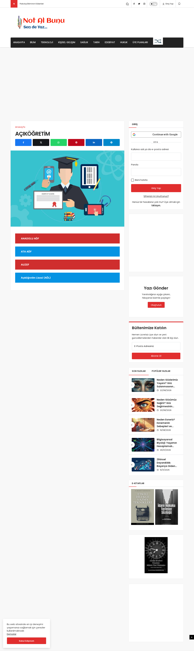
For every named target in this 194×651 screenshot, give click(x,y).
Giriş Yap (169, 3)
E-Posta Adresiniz (144, 346)
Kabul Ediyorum (26, 641)
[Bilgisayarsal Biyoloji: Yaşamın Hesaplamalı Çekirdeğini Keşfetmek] (143, 445)
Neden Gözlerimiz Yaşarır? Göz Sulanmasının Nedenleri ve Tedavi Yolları (167, 386)
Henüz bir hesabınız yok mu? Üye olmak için (156, 203)
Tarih (96, 42)
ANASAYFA (19, 42)
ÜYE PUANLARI (140, 42)
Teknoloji (47, 42)
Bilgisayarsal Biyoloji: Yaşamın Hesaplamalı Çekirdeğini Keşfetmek (167, 446)
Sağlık (84, 42)
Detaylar (11, 634)
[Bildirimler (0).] (179, 4)
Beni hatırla (140, 180)
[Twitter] (139, 4)
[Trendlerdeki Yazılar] (14, 4)
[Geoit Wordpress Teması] (42, 22)
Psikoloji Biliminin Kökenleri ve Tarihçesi (37, 3)
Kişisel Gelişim (66, 42)
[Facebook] (134, 4)
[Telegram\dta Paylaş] (111, 142)
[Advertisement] (128, 22)
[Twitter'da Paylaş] (41, 142)
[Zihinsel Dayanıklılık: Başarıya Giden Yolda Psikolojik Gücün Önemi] (143, 464)
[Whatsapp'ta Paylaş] (58, 142)
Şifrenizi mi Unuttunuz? (156, 196)
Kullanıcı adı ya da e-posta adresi (150, 149)
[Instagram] (144, 4)
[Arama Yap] (127, 4)
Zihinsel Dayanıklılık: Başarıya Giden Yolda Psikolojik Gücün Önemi (166, 466)
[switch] (153, 4)
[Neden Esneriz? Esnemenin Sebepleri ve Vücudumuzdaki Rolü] (143, 425)
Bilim (33, 42)
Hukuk (123, 42)
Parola (134, 164)
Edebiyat (110, 42)
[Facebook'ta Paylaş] (23, 142)
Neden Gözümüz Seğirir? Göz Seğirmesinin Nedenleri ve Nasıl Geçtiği (167, 406)
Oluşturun (156, 305)
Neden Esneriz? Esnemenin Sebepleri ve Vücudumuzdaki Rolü (167, 426)
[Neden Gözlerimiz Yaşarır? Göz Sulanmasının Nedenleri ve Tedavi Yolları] (143, 385)
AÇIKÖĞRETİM (32, 134)
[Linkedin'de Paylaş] (94, 142)
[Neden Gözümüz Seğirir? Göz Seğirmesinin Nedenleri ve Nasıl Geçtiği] (143, 405)
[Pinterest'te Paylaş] (76, 142)
